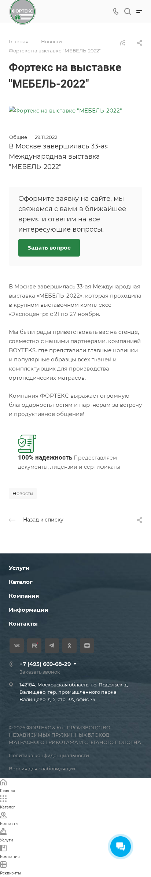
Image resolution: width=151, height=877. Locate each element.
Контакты (23, 623)
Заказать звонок (39, 672)
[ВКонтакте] (17, 645)
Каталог (21, 581)
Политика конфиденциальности (49, 755)
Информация (28, 609)
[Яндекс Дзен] (87, 645)
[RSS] (122, 42)
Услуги (19, 567)
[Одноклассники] (69, 645)
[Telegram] (52, 645)
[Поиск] (127, 11)
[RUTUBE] (34, 645)
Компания (24, 595)
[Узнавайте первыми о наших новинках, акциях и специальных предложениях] (65, 109)
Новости (22, 493)
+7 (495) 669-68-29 (45, 663)
